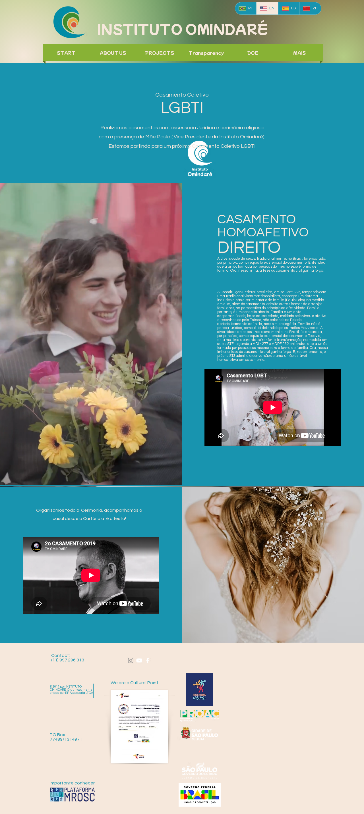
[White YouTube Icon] (139, 660)
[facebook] (147, 660)
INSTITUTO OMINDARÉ (182, 28)
